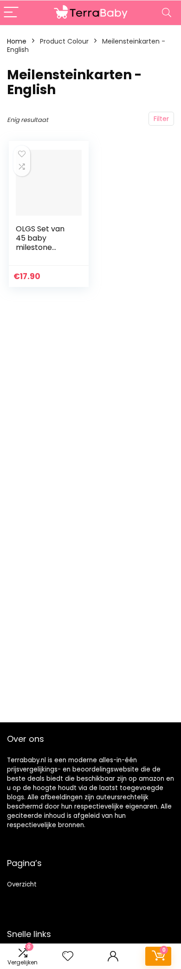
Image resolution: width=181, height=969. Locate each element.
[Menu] (11, 12)
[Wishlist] (67, 956)
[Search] (166, 12)
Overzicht (22, 884)
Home (16, 41)
